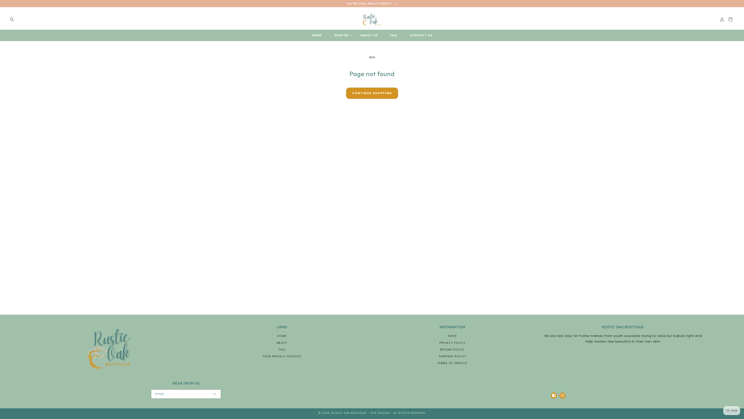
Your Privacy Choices (282, 356)
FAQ (282, 349)
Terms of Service (452, 363)
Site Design (380, 413)
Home (282, 336)
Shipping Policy (452, 356)
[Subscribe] (214, 394)
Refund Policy (452, 349)
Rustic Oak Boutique (349, 413)
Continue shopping (372, 93)
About (281, 343)
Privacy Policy (452, 343)
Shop (452, 336)
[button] (12, 19)
